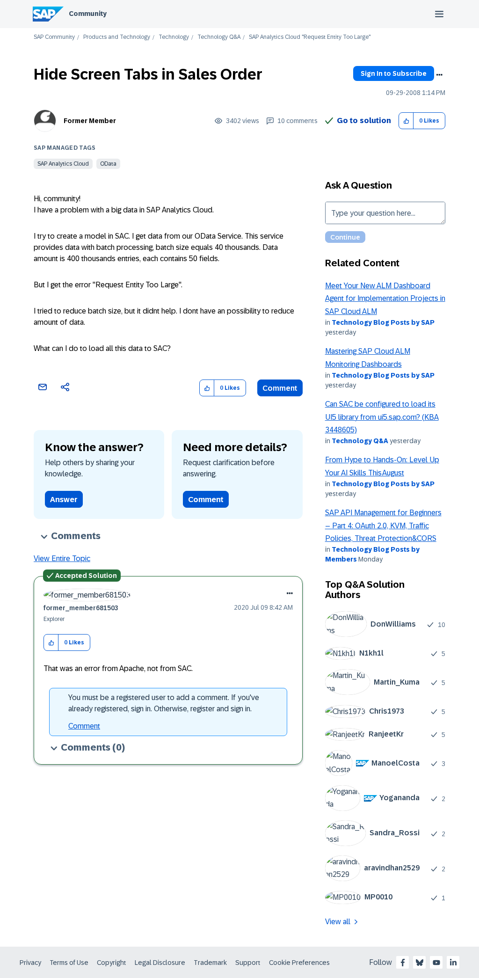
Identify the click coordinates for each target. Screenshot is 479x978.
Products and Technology (116, 37)
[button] (406, 121)
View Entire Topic (62, 558)
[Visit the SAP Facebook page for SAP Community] (402, 962)
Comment (280, 388)
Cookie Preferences (299, 962)
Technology (174, 37)
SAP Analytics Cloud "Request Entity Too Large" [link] (309, 37)
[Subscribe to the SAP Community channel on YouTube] (436, 962)
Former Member (90, 120)
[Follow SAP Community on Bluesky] (419, 962)
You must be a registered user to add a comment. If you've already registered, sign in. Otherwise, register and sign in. (163, 703)
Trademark (210, 962)
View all (337, 922)
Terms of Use (69, 962)
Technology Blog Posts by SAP (383, 322)
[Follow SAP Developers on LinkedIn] (453, 962)
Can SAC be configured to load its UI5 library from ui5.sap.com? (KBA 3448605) (382, 417)
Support (248, 962)
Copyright (111, 962)
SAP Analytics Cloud (63, 164)
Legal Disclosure (160, 962)
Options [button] (439, 75)
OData (108, 164)
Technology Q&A (218, 37)
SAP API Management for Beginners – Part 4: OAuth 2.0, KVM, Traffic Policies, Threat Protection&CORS (383, 525)
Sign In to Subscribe (394, 73)
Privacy (30, 962)
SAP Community (54, 37)
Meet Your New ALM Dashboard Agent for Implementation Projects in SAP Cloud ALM (385, 298)
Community (88, 13)
